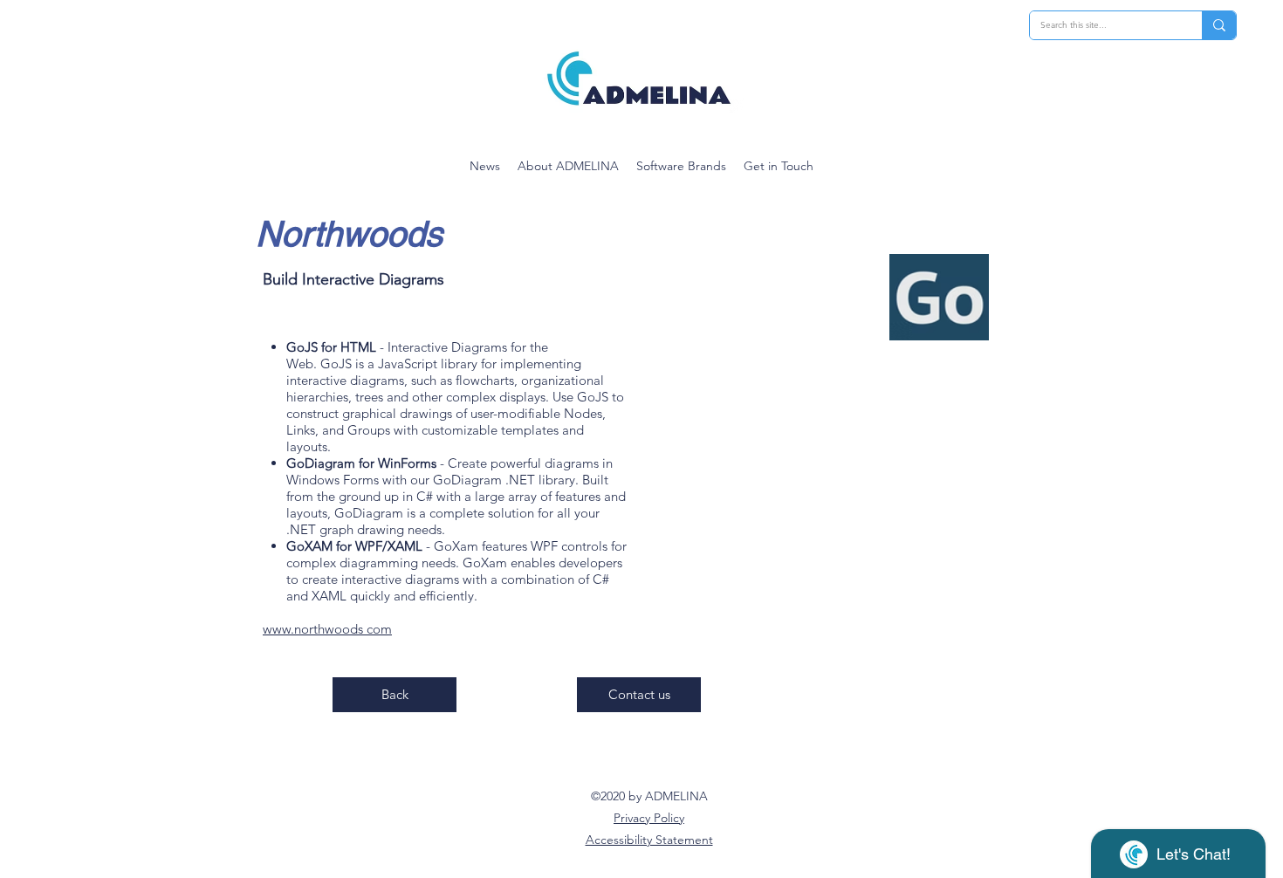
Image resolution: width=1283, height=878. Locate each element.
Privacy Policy (649, 818)
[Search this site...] (1219, 25)
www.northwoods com (327, 629)
